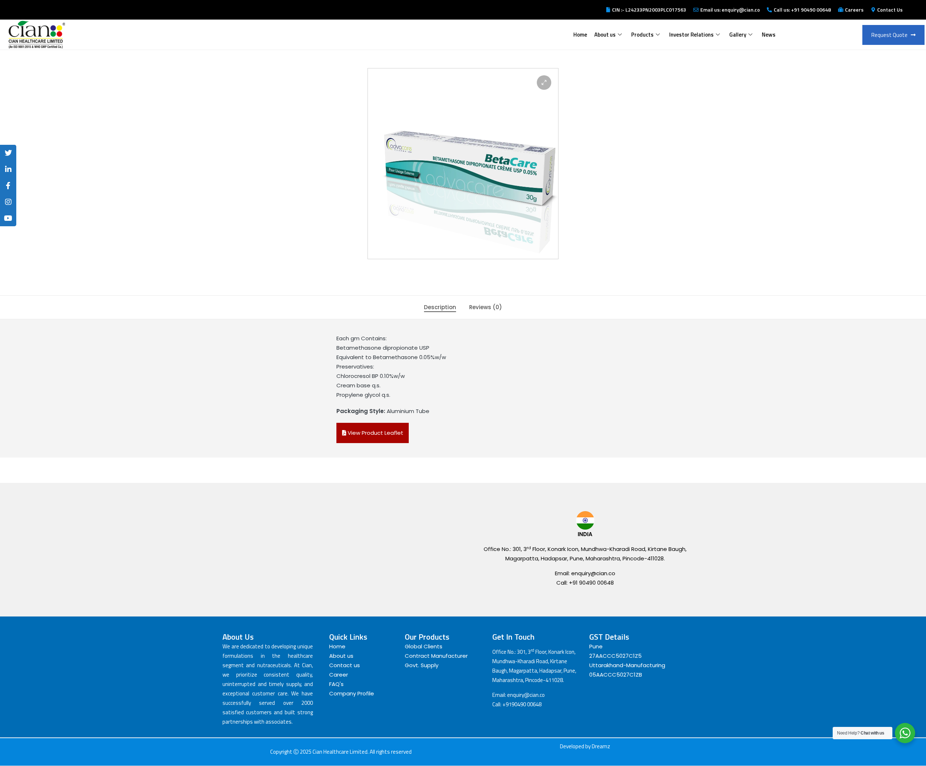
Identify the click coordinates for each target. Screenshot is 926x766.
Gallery (737, 34)
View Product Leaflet (374, 433)
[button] (544, 82)
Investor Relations (691, 34)
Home (580, 34)
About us (605, 34)
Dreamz (601, 746)
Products (642, 34)
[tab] (440, 307)
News (769, 34)
